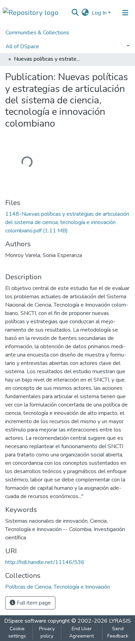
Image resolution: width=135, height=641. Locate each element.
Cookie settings (17, 632)
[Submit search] (75, 13)
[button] (85, 13)
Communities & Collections (37, 32)
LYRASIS (120, 621)
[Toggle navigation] (125, 13)
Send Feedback (117, 632)
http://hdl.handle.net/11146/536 (44, 562)
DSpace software (25, 621)
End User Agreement (81, 632)
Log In (99, 13)
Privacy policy (47, 632)
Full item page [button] (33, 603)
